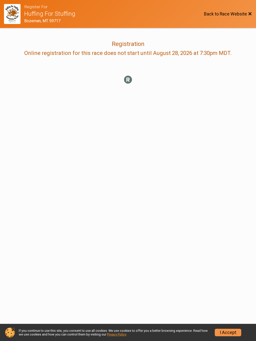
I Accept (228, 332)
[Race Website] (14, 14)
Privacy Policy (116, 334)
